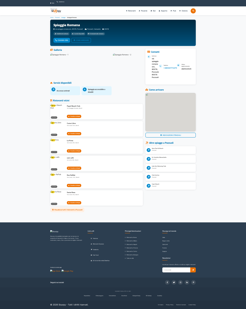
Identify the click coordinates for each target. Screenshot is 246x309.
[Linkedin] (187, 282)
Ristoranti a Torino (132, 251)
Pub (174, 11)
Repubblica (87, 295)
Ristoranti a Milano (132, 241)
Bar (154, 11)
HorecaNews (112, 295)
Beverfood (124, 295)
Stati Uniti (165, 244)
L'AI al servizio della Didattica (101, 260)
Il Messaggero (99, 295)
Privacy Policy (169, 304)
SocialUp (159, 295)
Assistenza (61, 1)
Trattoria (95, 238)
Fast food (96, 255)
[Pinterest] (193, 282)
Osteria (184, 11)
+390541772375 (170, 68)
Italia (163, 237)
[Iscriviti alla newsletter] (193, 269)
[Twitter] (174, 282)
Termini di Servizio (181, 304)
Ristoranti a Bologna (132, 255)
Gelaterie (96, 249)
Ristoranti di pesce (98, 244)
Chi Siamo (160, 304)
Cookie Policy (192, 304)
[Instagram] (180, 282)
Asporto (164, 11)
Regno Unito (166, 241)
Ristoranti (132, 11)
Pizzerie (144, 11)
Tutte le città (130, 258)
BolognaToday (136, 295)
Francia (164, 248)
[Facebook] (167, 282)
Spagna (164, 251)
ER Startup (149, 295)
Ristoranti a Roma (132, 237)
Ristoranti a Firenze (132, 248)
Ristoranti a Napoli (132, 244)
